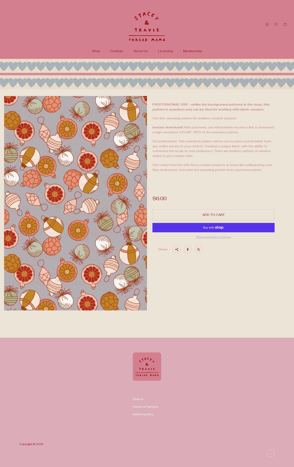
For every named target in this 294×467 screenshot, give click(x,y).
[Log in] (267, 24)
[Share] (177, 249)
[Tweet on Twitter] (198, 249)
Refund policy (143, 414)
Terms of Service (145, 407)
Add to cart (213, 215)
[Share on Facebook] (187, 249)
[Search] (276, 24)
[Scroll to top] (271, 453)
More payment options (213, 237)
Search (138, 399)
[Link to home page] (147, 368)
